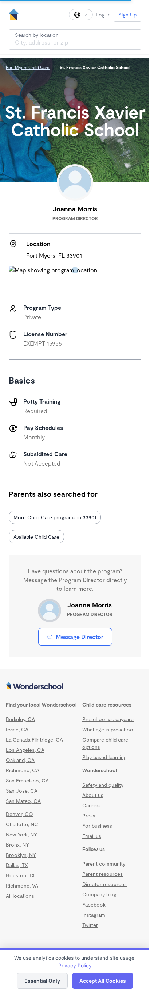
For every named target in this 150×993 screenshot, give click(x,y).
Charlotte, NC (22, 824)
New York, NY (21, 834)
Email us (91, 836)
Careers (91, 805)
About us (92, 795)
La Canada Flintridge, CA (34, 739)
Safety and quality (102, 785)
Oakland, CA (20, 760)
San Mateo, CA (23, 801)
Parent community (103, 864)
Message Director (79, 636)
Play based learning (104, 757)
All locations (20, 896)
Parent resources (102, 874)
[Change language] (81, 14)
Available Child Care (36, 537)
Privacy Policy (75, 965)
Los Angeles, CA (25, 750)
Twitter (90, 925)
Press (88, 815)
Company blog (99, 894)
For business (97, 826)
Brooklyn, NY (21, 855)
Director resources (104, 884)
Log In (103, 14)
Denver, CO (19, 814)
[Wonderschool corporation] (75, 686)
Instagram (93, 915)
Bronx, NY (17, 845)
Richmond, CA (22, 770)
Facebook (94, 904)
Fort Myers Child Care (28, 67)
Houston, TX (20, 875)
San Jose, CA (22, 791)
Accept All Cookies (102, 981)
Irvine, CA (17, 729)
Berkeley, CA (20, 719)
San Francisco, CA (27, 780)
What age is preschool (108, 729)
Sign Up (127, 14)
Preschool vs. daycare (108, 719)
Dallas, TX (17, 865)
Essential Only (42, 981)
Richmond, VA (22, 885)
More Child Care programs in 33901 (54, 517)
